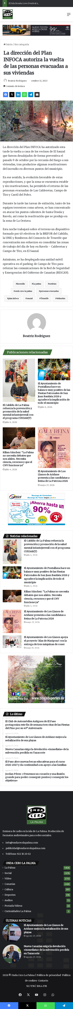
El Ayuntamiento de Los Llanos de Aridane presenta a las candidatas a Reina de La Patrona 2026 (53, 476)
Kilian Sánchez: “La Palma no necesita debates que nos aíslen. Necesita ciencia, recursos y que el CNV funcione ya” (18, 459)
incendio (21, 284)
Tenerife (45, 298)
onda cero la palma (23, 291)
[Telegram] (30, 94)
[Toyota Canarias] (36, 30)
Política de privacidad (49, 975)
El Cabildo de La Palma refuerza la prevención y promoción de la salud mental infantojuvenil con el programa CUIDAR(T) (18, 412)
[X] (11, 94)
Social (8, 873)
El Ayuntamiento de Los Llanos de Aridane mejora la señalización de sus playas (46, 929)
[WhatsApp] (24, 94)
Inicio (9, 44)
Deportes (10, 894)
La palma (37, 284)
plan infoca (13, 298)
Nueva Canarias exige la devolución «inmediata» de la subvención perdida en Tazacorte (46, 950)
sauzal (30, 298)
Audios (9, 900)
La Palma (10, 867)
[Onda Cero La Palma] (8, 14)
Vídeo (8, 878)
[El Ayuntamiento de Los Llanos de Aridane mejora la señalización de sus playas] (12, 932)
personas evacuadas (49, 291)
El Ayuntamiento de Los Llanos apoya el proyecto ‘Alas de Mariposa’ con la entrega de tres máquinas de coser (46, 641)
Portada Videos (13, 905)
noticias (52, 284)
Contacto (43, 980)
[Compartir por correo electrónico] (37, 94)
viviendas (61, 298)
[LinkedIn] (18, 94)
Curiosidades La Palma (18, 911)
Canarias (10, 884)
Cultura (9, 889)
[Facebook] (5, 94)
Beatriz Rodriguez (17, 80)
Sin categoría (21, 44)
